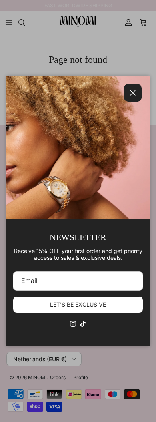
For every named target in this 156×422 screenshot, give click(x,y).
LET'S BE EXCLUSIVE (78, 304)
